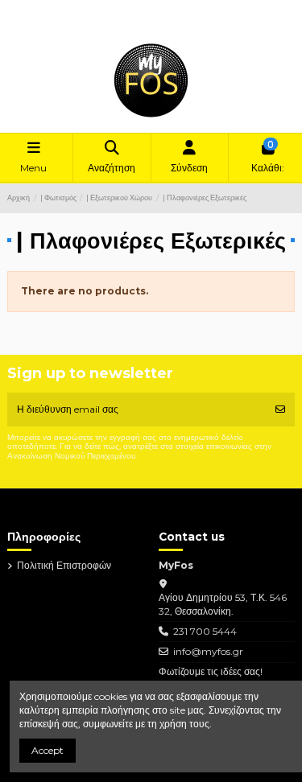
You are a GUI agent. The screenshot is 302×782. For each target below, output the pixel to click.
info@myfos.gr (208, 651)
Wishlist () (42, 24)
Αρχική (183, 10)
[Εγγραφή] (280, 409)
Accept (47, 750)
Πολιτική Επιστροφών (117, 10)
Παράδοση (43, 10)
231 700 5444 (205, 631)
